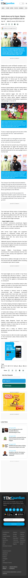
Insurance (22, 540)
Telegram (7, 381)
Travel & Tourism (7, 551)
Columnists (16, 542)
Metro (11, 8)
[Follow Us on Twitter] (10, 509)
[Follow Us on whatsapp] (21, 509)
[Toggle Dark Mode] (22, 3)
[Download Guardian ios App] (19, 514)
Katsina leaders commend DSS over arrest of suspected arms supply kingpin (17, 439)
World (21, 544)
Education (15, 538)
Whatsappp (8, 385)
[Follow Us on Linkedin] (17, 509)
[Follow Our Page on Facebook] (6, 509)
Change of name (7, 562)
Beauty (15, 536)
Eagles (16, 365)
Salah (3, 367)
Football (22, 536)
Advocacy (5, 540)
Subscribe (14, 524)
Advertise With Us (13, 567)
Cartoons (15, 540)
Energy (4, 538)
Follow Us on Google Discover (10, 28)
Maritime (22, 542)
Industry (22, 538)
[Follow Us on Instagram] (14, 509)
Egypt (21, 365)
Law (4, 560)
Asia (4, 544)
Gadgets (5, 558)
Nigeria (25, 365)
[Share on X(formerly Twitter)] (9, 24)
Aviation (5, 534)
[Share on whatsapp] (11, 24)
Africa (4, 542)
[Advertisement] (14, 476)
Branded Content (7, 546)
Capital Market (6, 536)
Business (21, 8)
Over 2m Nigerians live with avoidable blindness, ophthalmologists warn (15, 431)
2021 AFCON (4, 365)
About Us (5, 567)
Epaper (7, 8)
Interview (5, 555)
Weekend (5, 553)
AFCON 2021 (11, 365)
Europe (15, 534)
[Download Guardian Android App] (8, 514)
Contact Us (12, 568)
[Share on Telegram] (14, 24)
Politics (16, 8)
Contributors (6, 532)
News (3, 8)
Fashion (22, 534)
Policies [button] (4, 568)
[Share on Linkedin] (17, 24)
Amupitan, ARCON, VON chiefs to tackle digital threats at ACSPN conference (17, 454)
